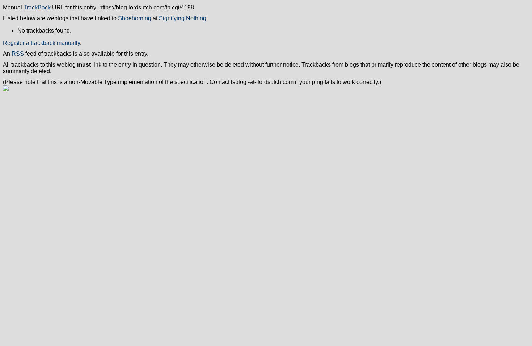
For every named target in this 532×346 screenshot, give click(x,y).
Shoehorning (134, 18)
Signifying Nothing (182, 18)
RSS (18, 54)
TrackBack (37, 7)
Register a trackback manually (41, 43)
